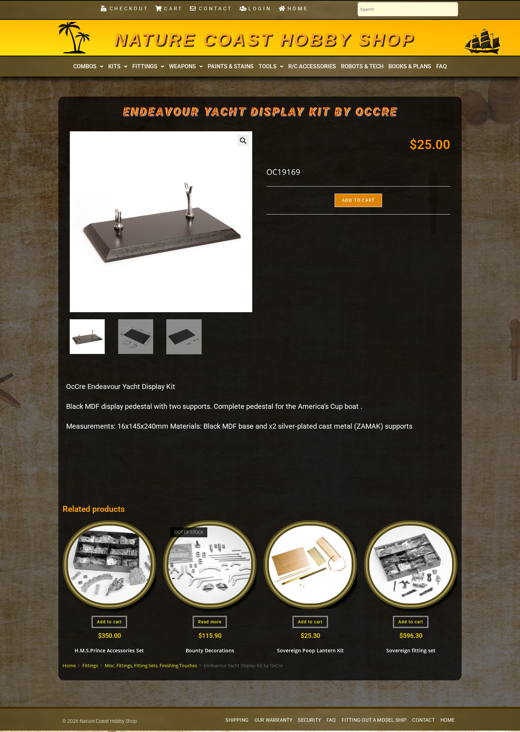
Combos (85, 66)
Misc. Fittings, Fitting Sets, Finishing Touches (151, 665)
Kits (114, 66)
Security (309, 720)
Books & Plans (409, 66)
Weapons (182, 66)
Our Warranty (273, 720)
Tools (268, 66)
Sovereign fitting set (410, 650)
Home (69, 665)
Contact (423, 720)
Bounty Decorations (210, 650)
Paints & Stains (231, 66)
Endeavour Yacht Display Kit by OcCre (260, 111)
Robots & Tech (362, 66)
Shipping (237, 720)
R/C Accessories (312, 66)
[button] (88, 66)
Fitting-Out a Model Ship (374, 720)
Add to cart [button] (109, 621)
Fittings (144, 66)
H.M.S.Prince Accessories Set (109, 650)
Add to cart (358, 200)
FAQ (441, 66)
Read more (209, 621)
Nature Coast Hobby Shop (264, 39)
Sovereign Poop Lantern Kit (310, 650)
